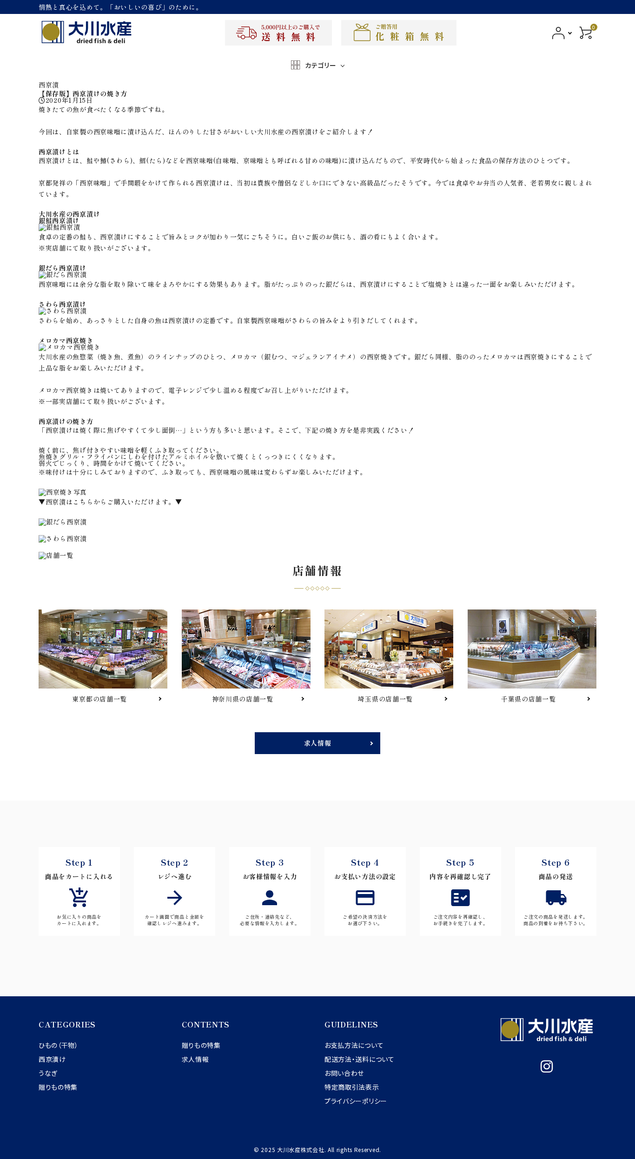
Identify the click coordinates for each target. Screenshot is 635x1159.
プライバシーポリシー (355, 1101)
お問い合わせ (344, 1073)
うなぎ (48, 1073)
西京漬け (52, 1059)
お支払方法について (354, 1045)
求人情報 (317, 743)
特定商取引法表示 (351, 1087)
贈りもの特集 (58, 1087)
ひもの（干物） (59, 1045)
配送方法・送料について (359, 1059)
